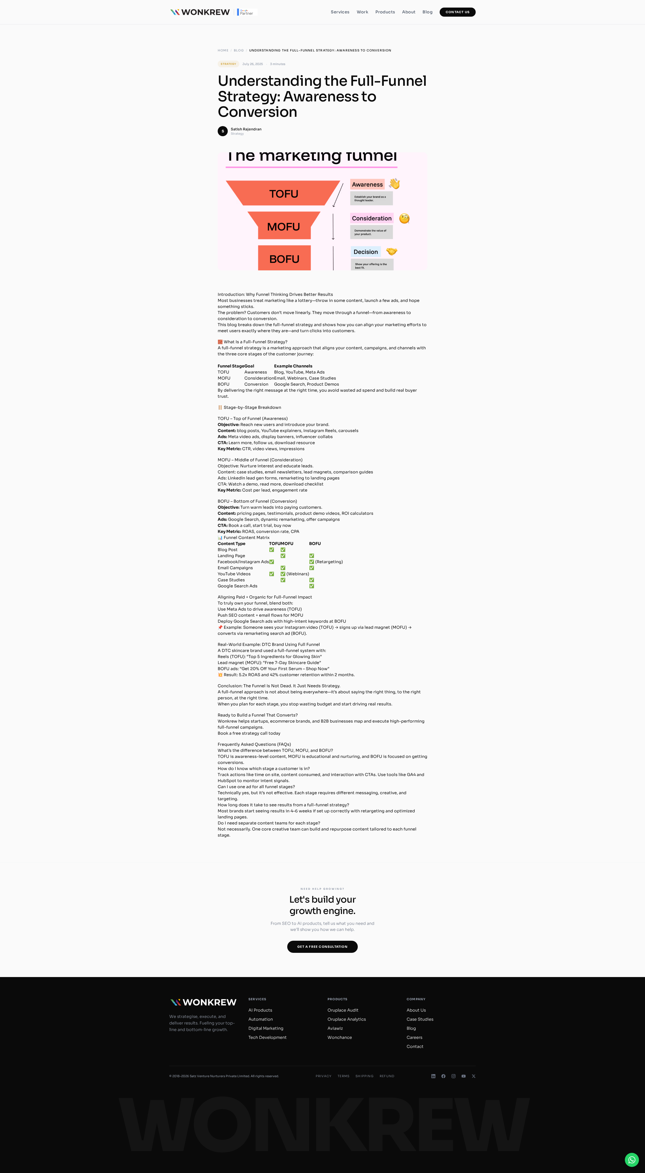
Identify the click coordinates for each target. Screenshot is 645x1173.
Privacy (324, 1076)
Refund (387, 1076)
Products (385, 12)
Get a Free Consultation (322, 947)
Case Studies (420, 1019)
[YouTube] (464, 1076)
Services (340, 12)
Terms (343, 1076)
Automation (260, 1019)
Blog (428, 12)
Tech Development (267, 1037)
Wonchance (340, 1037)
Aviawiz (335, 1028)
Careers (414, 1037)
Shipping (365, 1076)
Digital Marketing (265, 1028)
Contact (415, 1046)
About (408, 12)
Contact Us (458, 12)
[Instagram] (454, 1076)
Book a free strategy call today (249, 733)
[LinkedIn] (433, 1076)
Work (363, 12)
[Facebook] (443, 1076)
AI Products (260, 1010)
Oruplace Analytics (347, 1019)
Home (223, 50)
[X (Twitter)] (474, 1076)
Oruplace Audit (343, 1010)
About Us (416, 1010)
